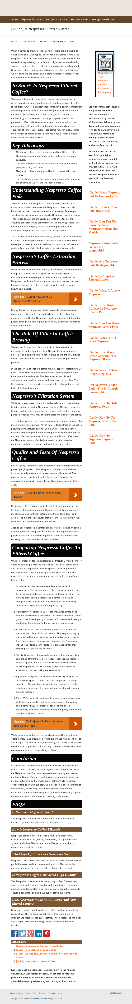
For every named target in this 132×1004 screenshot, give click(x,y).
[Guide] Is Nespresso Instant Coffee (36, 961)
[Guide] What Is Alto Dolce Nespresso (102, 339)
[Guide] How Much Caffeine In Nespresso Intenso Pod (103, 308)
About (60, 993)
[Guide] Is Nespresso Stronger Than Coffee (40, 946)
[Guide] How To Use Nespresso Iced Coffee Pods (103, 421)
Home (14, 41)
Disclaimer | (42, 993)
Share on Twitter (22, 933)
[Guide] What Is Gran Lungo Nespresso (103, 372)
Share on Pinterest (46, 933)
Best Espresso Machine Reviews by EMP (23, 8)
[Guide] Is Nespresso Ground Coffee (36, 950)
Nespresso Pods (28, 41)
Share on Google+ (30, 933)
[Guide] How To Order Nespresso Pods (104, 404)
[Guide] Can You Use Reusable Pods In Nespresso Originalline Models (103, 227)
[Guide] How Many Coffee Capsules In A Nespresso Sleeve (102, 356)
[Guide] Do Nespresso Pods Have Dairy (103, 208)
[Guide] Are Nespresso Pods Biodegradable (103, 263)
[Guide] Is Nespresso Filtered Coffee (102, 277)
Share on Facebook (15, 933)
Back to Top (116, 992)
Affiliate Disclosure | (17, 993)
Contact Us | (52, 993)
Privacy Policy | (31, 993)
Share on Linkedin (38, 933)
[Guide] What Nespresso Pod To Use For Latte (104, 194)
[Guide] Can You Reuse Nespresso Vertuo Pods (104, 324)
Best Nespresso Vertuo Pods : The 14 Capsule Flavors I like (103, 388)
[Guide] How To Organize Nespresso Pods (101, 439)
